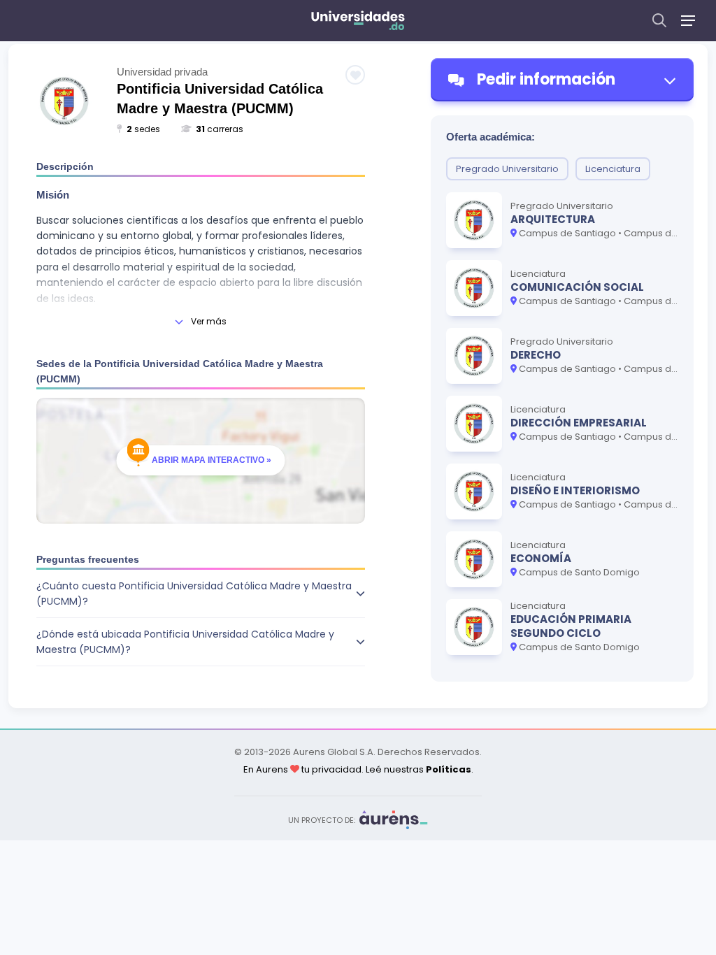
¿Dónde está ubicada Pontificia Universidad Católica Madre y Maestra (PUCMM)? (185, 641)
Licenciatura (612, 168)
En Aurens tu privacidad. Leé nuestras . (358, 769)
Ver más (209, 321)
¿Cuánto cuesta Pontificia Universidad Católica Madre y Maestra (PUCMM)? (194, 593)
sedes (143, 129)
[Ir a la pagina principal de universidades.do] (358, 20)
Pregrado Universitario (507, 168)
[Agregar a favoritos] (355, 75)
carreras (219, 129)
